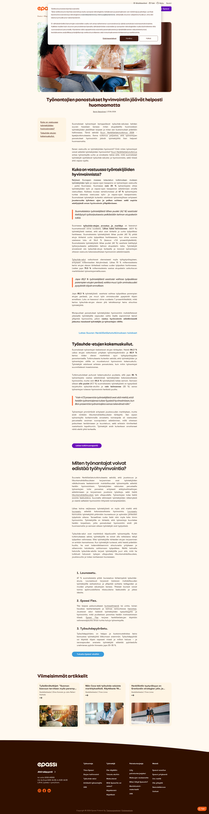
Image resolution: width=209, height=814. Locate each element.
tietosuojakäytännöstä (106, 15)
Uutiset (155, 791)
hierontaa (132, 609)
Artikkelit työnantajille (92, 783)
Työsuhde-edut (79, 259)
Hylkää (148, 38)
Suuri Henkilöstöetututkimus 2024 (117, 132)
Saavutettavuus (159, 787)
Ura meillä (156, 779)
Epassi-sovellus (159, 770)
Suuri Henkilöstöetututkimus (124, 152)
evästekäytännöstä (88, 15)
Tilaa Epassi (163, 9)
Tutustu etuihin (112, 774)
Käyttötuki (110, 795)
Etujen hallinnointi (91, 774)
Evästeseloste (127, 811)
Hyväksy (129, 38)
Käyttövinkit (111, 790)
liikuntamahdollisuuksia (82, 495)
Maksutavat (111, 779)
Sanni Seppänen (99, 112)
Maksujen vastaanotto (138, 778)
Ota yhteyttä (157, 783)
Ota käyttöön (111, 770)
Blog (45, 16)
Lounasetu (132, 511)
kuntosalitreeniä (111, 606)
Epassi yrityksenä (159, 774)
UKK (85, 787)
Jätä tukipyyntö (45, 772)
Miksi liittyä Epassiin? (138, 782)
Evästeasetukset (109, 38)
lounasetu (76, 511)
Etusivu (39, 16)
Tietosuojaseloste (113, 811)
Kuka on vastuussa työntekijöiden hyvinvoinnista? (49, 125)
